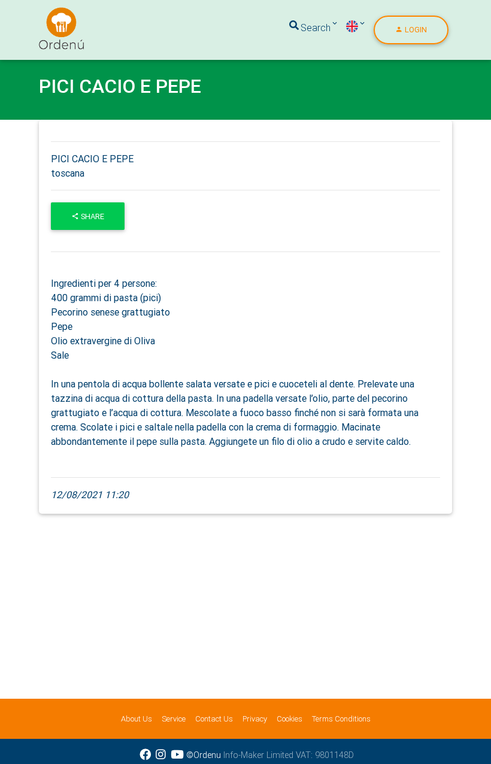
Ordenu (54, 14)
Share (91, 216)
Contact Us (214, 719)
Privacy (255, 719)
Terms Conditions (341, 719)
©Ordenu (203, 755)
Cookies (289, 719)
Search (316, 28)
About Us (136, 719)
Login (415, 30)
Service (174, 719)
